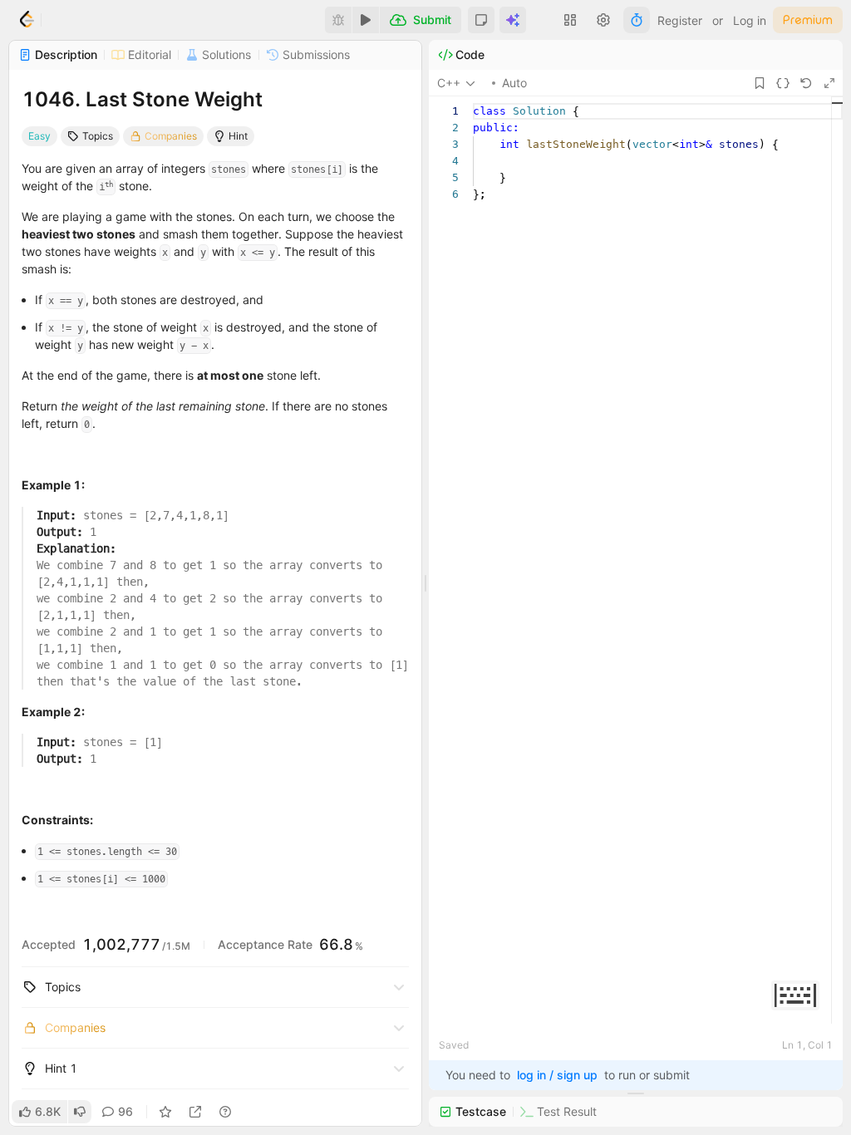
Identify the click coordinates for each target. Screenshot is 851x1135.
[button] (481, 20)
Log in (749, 20)
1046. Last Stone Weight (142, 99)
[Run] (365, 20)
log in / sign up (557, 1075)
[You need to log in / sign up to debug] (338, 20)
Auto (514, 83)
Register (679, 20)
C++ (448, 83)
